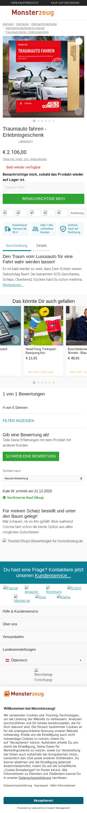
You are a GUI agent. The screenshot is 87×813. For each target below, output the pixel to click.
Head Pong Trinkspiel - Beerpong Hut (41, 351)
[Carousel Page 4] (46, 383)
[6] (53, 121)
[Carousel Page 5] (50, 383)
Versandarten (13, 637)
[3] (42, 121)
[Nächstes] (80, 79)
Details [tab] (41, 245)
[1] (34, 121)
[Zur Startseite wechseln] (33, 13)
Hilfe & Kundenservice (20, 611)
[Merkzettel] (69, 13)
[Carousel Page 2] (38, 383)
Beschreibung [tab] (16, 245)
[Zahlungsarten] (43, 594)
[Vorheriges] (7, 79)
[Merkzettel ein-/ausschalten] (79, 111)
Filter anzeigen (18, 421)
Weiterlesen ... (13, 285)
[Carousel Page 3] (42, 383)
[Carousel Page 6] (53, 383)
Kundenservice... (53, 575)
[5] (50, 121)
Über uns (10, 624)
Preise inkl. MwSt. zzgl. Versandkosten (25, 159)
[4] (46, 121)
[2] (38, 121)
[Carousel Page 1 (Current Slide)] (34, 382)
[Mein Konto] (78, 13)
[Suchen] (59, 13)
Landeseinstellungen (19, 649)
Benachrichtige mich (43, 199)
